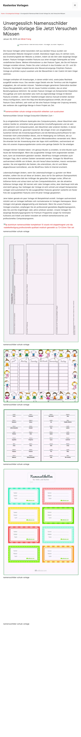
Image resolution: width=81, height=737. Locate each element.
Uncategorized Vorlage (12, 13)
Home (3, 13)
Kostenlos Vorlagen (15, 5)
